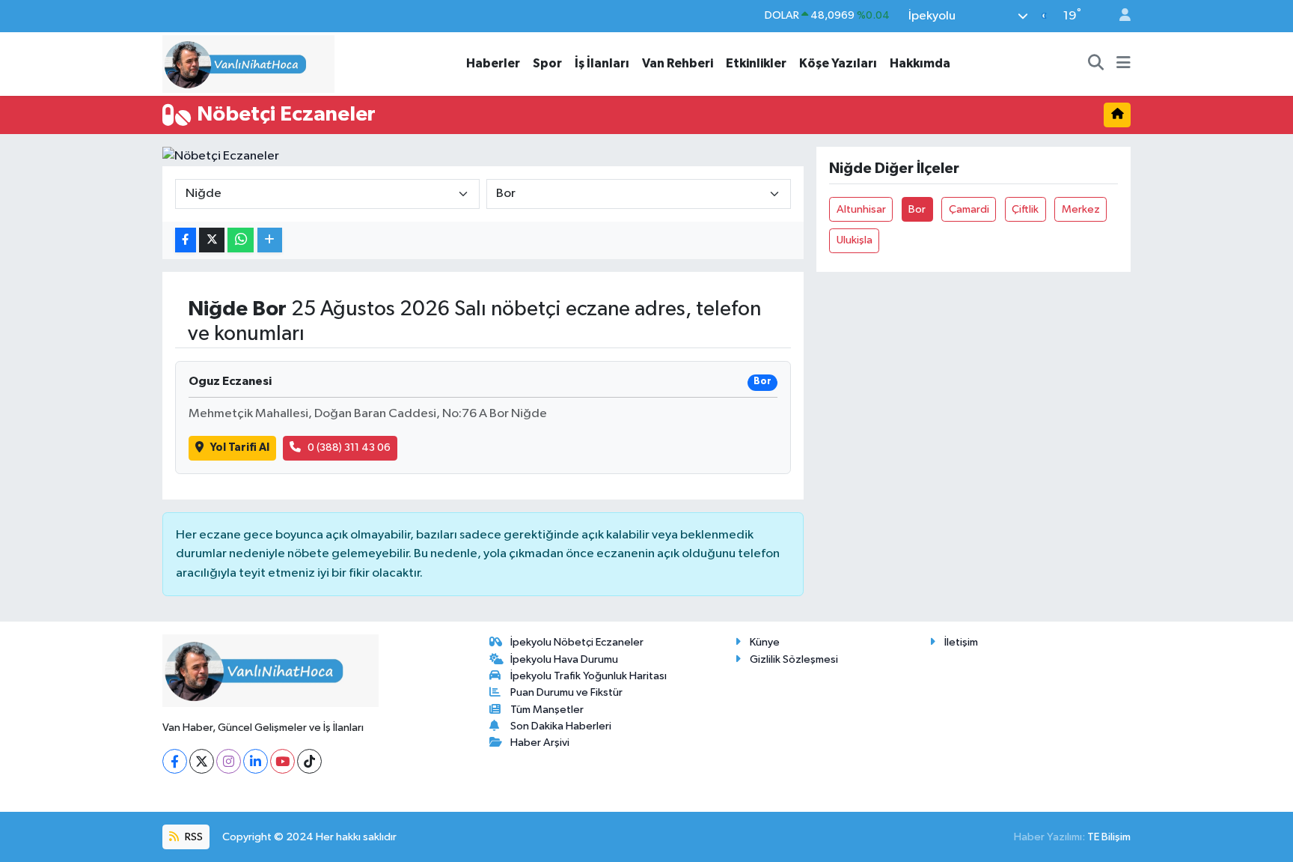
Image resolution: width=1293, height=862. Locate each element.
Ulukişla (854, 240)
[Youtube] (282, 761)
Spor (547, 63)
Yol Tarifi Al (239, 447)
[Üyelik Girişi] (1119, 16)
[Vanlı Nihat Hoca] (248, 63)
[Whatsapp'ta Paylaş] (240, 240)
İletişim (961, 642)
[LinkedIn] (255, 761)
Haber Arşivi (539, 742)
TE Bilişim (1109, 837)
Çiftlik (1025, 209)
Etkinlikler (756, 63)
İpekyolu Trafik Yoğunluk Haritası (588, 676)
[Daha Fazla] (269, 240)
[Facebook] (174, 761)
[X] (201, 761)
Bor (917, 209)
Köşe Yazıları (838, 63)
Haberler (493, 63)
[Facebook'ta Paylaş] (185, 240)
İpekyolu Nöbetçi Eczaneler (577, 642)
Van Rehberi (677, 63)
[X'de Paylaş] (211, 240)
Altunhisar (861, 209)
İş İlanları (602, 63)
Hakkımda (920, 63)
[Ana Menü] (1123, 63)
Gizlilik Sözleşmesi (794, 659)
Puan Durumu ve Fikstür (566, 692)
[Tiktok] (309, 761)
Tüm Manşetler (547, 709)
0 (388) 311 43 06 (349, 447)
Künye (765, 642)
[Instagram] (228, 761)
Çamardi (969, 209)
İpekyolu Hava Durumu (564, 659)
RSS (193, 837)
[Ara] (1096, 63)
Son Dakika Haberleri (560, 726)
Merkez (1081, 209)
